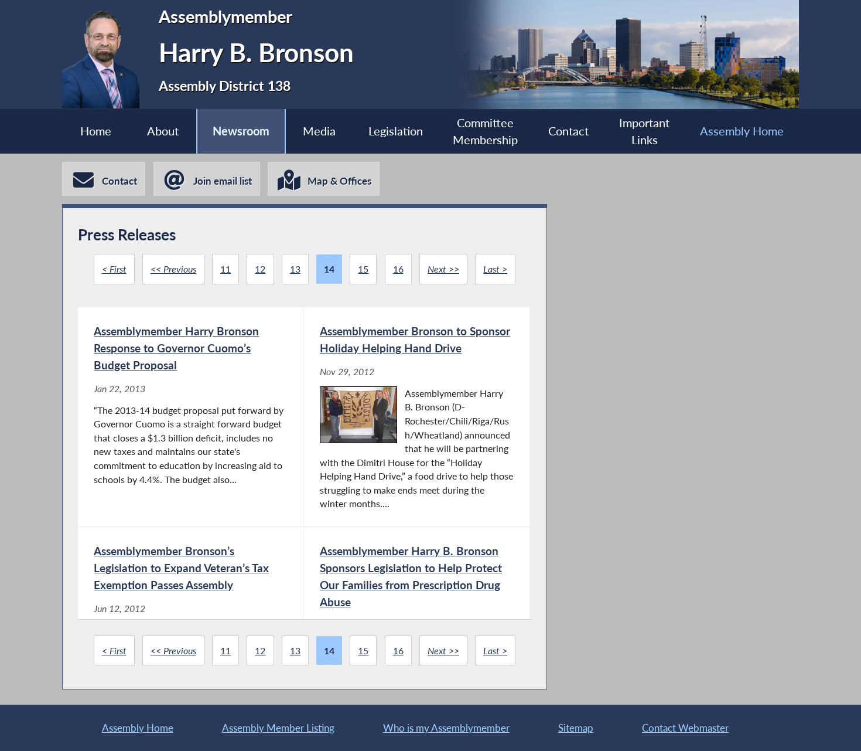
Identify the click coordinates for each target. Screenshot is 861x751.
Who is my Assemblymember (446, 728)
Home (95, 131)
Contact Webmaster (685, 728)
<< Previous (173, 268)
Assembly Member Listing (278, 728)
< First (114, 268)
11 (225, 268)
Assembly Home (742, 131)
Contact (568, 131)
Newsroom (241, 131)
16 (398, 268)
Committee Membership (485, 131)
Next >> (443, 268)
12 (260, 268)
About (163, 131)
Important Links (644, 131)
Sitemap (575, 728)
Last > (495, 268)
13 (295, 268)
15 (363, 268)
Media (319, 131)
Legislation (395, 131)
